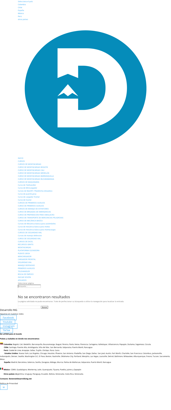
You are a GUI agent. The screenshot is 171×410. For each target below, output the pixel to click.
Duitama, (131, 344)
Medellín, (27, 344)
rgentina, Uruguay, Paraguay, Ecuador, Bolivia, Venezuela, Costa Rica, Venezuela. (44, 374)
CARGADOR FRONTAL (27, 259)
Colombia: (8, 344)
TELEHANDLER (24, 271)
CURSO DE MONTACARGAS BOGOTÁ (33, 167)
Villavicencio (113, 344)
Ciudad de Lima (15, 350)
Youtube (7, 321)
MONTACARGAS (24, 247)
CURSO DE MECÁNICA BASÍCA (30, 220)
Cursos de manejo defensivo (30, 235)
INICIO (20, 158)
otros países (23, 19)
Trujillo (38, 350)
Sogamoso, (139, 344)
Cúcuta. (148, 344)
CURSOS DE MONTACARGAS (29, 164)
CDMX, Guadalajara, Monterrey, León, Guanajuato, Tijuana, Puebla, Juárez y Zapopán (46, 369)
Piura (52, 350)
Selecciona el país (25, 1)
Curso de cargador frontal (29, 197)
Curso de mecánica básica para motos (34, 226)
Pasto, (71, 344)
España (21, 10)
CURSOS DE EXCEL (25, 241)
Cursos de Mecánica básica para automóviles (37, 223)
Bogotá (16, 344)
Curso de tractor (25, 200)
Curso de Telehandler (27, 185)
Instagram (9, 326)
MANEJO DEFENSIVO (26, 265)
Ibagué (58, 344)
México (21, 13)
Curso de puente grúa (27, 194)
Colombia (22, 4)
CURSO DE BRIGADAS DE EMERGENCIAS (34, 212)
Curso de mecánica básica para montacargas (37, 229)
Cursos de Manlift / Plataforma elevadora (35, 191)
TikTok (6, 330)
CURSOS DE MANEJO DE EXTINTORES (33, 209)
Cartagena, (93, 344)
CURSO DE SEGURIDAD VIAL (29, 238)
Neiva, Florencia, (82, 344)
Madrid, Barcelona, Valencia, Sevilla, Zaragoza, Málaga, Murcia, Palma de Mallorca (45, 362)
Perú (20, 16)
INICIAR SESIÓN (24, 277)
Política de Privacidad (9, 383)
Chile (20, 7)
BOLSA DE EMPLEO (26, 274)
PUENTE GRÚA (24, 253)
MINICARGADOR (24, 256)
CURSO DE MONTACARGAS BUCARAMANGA (36, 179)
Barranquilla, (37, 344)
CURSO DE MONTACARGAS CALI (31, 170)
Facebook (8, 317)
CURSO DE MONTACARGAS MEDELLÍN (33, 173)
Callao (32, 350)
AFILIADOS (22, 280)
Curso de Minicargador (27, 188)
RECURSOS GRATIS (25, 244)
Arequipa (25, 350)
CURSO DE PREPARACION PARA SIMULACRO (36, 215)
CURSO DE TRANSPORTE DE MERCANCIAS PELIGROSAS (40, 217)
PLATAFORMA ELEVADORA (28, 250)
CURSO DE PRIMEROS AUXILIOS (31, 206)
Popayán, (123, 344)
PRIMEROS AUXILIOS (26, 268)
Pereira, (65, 344)
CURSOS (21, 161)
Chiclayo (45, 350)
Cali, (21, 344)
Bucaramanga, (49, 344)
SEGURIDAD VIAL (25, 262)
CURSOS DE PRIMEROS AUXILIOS (31, 203)
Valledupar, (103, 344)
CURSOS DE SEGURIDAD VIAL (30, 232)
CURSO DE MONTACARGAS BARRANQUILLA (36, 176)
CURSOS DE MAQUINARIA (28, 182)
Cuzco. (57, 350)
